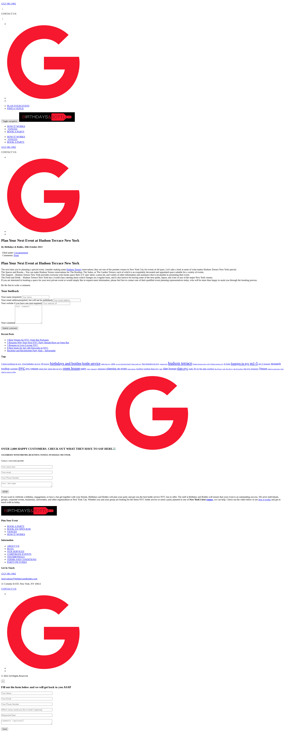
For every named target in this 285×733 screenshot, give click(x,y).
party (83, 368)
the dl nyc (229, 369)
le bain (227, 364)
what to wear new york (276, 369)
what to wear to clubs (8, 372)
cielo (113, 364)
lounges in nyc (240, 363)
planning (102, 368)
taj (198, 368)
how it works (264, 499)
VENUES (12, 129)
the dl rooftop (238, 369)
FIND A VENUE (15, 108)
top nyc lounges (251, 368)
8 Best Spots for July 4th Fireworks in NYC (27, 348)
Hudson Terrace (73, 269)
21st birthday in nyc (31, 364)
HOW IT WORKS (16, 126)
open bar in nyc (55, 368)
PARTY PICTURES (17, 562)
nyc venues (32, 368)
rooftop (139, 368)
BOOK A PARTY (15, 131)
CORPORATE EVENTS (19, 554)
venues (209, 499)
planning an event (116, 368)
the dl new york (220, 369)
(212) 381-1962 (8, 573)
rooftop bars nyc (151, 368)
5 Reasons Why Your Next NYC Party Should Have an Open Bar (38, 342)
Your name (11, 297)
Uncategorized (21, 252)
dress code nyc (136, 364)
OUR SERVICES (15, 551)
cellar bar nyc (105, 364)
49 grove (45, 364)
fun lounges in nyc (150, 364)
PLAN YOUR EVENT (18, 106)
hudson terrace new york (201, 364)
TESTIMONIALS (16, 557)
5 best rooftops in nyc (11, 364)
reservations (131, 369)
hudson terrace (180, 363)
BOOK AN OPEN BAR (19, 529)
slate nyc (182, 368)
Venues (263, 368)
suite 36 (192, 368)
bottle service (91, 363)
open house (71, 368)
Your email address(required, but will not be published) (27, 300)
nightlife (14, 368)
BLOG (10, 548)
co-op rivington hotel (123, 364)
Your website (21, 303)
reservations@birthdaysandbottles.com (19, 578)
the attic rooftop (206, 368)
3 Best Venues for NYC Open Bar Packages (28, 340)
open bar (43, 368)
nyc (22, 368)
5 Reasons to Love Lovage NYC (22, 345)
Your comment (8, 323)
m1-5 (254, 363)
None (16, 255)
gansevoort (163, 364)
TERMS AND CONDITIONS (21, 559)
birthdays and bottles (65, 363)
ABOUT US (13, 546)
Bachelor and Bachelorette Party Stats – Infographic (31, 350)
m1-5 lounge (264, 364)
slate (160, 369)
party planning (92, 369)
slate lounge (169, 368)
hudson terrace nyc (216, 364)
